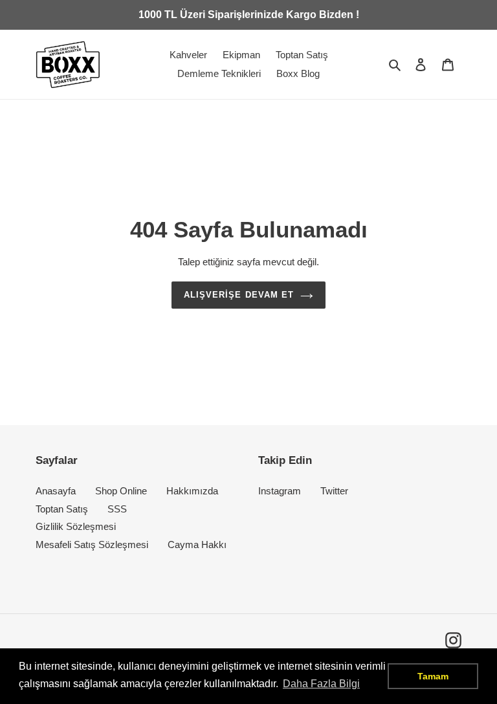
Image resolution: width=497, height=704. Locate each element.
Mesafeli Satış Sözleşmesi (92, 544)
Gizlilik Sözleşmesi (76, 526)
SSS (117, 508)
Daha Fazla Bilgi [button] (321, 683)
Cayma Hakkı (197, 544)
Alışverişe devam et (239, 295)
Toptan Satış (62, 508)
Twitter (334, 490)
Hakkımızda (192, 490)
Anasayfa (56, 490)
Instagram (279, 490)
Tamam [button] (432, 676)
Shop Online (121, 490)
